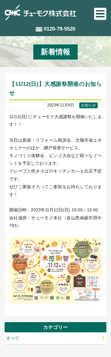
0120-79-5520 (59, 29)
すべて (12, 338)
